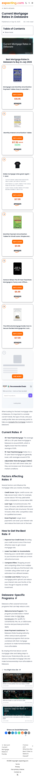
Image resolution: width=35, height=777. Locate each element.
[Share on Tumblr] (25, 733)
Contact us (17, 772)
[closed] (32, 3)
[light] (26, 3)
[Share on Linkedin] (12, 733)
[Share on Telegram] (16, 733)
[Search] (29, 3)
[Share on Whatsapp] (19, 733)
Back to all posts (9, 8)
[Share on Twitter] (9, 733)
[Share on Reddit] (22, 733)
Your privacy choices (17, 769)
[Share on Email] (29, 733)
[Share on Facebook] (6, 733)
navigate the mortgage (16, 422)
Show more (9, 32)
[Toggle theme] (31, 386)
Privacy (17, 767)
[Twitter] (17, 775)
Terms (17, 764)
